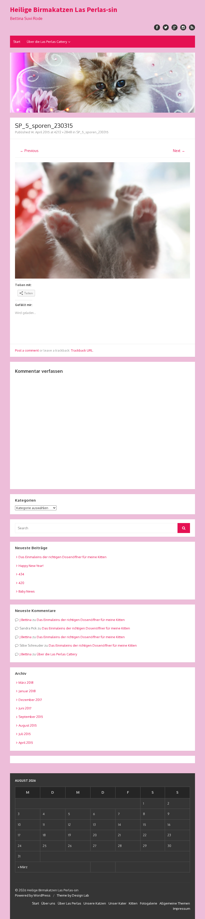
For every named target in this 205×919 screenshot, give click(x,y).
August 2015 (27, 725)
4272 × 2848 (63, 132)
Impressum (181, 909)
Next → (179, 151)
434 (21, 574)
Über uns (48, 903)
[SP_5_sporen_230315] (102, 277)
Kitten (133, 903)
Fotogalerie (148, 903)
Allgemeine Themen (175, 903)
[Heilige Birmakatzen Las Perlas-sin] (102, 83)
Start (16, 42)
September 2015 (30, 717)
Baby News (26, 591)
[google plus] (175, 27)
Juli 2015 (24, 734)
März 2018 (26, 683)
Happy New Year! (31, 566)
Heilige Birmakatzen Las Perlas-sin (63, 9)
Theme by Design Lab (73, 895)
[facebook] (157, 27)
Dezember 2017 (30, 700)
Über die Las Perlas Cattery (47, 42)
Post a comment (27, 350)
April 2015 (25, 743)
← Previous (29, 151)
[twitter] (166, 27)
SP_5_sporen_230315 (92, 132)
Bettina (26, 620)
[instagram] (183, 27)
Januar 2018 (27, 691)
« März (23, 867)
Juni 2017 (25, 708)
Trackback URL (82, 350)
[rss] (192, 27)
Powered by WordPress (32, 895)
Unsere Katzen (95, 903)
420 (21, 583)
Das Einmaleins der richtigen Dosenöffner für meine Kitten (62, 557)
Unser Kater (117, 903)
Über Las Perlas (69, 903)
